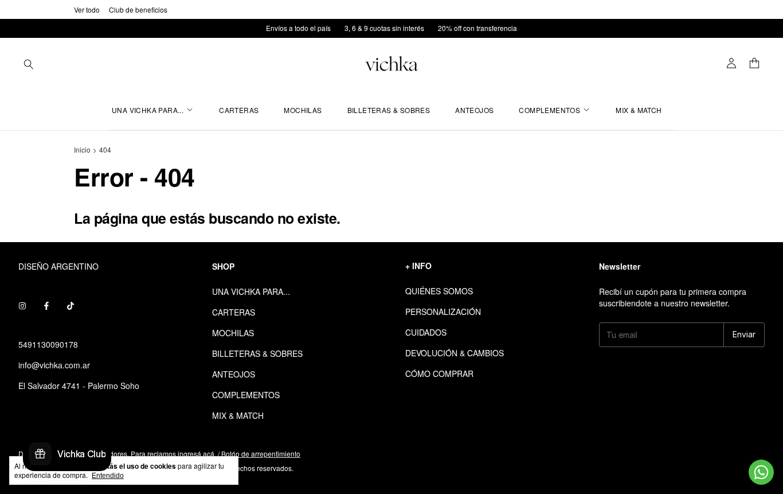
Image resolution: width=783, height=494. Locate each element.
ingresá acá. (197, 453)
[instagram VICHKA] (22, 305)
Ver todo (87, 9)
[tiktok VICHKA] (70, 305)
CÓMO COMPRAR (439, 373)
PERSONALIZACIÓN (443, 311)
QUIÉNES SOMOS (439, 291)
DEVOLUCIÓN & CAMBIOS (454, 353)
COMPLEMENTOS (549, 110)
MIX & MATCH (638, 110)
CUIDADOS (426, 332)
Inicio (82, 149)
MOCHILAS (303, 110)
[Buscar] (28, 63)
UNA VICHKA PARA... (147, 110)
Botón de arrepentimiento (260, 453)
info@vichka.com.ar (54, 365)
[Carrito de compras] (754, 63)
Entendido (108, 476)
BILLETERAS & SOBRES (388, 110)
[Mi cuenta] (731, 63)
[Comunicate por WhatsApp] (761, 472)
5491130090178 (48, 344)
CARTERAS (239, 110)
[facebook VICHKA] (46, 305)
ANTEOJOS (474, 110)
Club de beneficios (138, 9)
